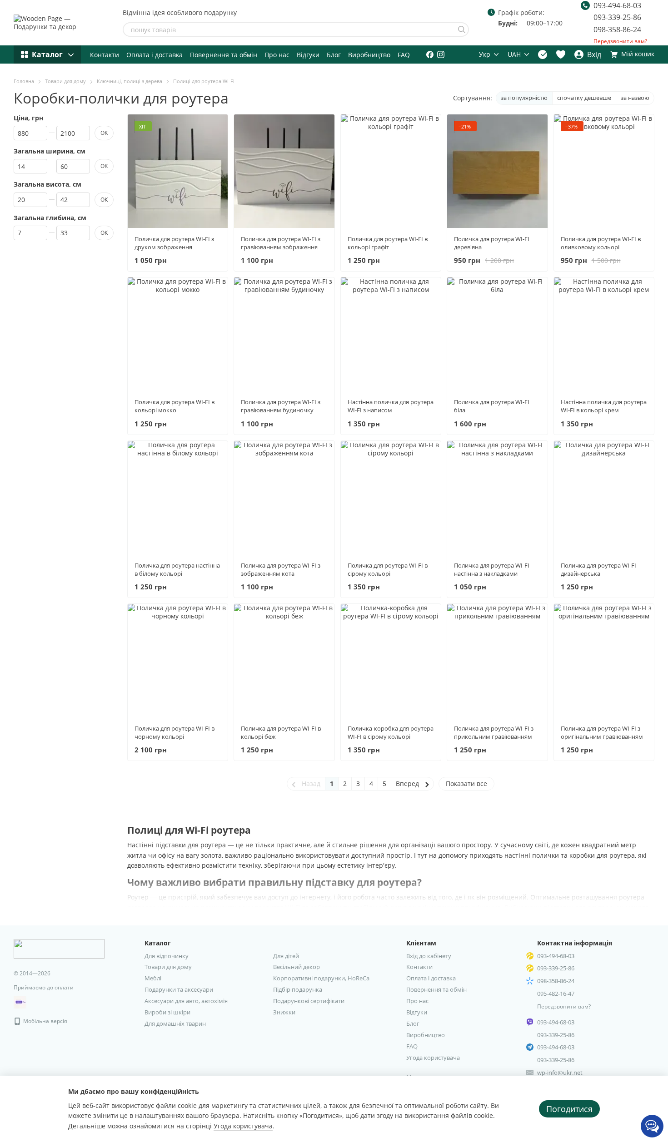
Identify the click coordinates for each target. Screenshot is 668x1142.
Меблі (153, 978)
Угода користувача (433, 1057)
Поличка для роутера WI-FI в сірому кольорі (388, 569)
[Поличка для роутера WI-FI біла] (497, 334)
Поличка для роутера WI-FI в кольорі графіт (388, 243)
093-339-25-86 (617, 17)
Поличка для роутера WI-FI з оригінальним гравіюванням (602, 732)
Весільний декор (296, 967)
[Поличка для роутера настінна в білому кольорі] (178, 497)
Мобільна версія (44, 1021)
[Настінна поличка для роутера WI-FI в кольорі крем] (604, 334)
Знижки (284, 1012)
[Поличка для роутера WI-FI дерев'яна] (497, 171)
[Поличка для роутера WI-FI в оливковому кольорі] (604, 171)
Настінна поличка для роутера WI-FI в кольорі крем (604, 406)
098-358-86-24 (617, 30)
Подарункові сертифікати (308, 1001)
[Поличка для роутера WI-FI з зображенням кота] (284, 497)
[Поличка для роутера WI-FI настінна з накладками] (497, 497)
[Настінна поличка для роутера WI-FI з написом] (391, 334)
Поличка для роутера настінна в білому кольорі (177, 569)
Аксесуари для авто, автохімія (186, 1001)
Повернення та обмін (223, 54)
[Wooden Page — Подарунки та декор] (59, 948)
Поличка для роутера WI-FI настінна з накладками (491, 569)
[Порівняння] (542, 54)
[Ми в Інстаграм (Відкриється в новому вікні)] (440, 54)
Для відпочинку (167, 956)
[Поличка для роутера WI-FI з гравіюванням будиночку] (284, 334)
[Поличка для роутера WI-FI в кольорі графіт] (391, 171)
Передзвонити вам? (620, 41)
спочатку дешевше (584, 98)
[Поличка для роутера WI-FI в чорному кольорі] (178, 660)
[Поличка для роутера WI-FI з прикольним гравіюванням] (497, 660)
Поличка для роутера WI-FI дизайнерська (598, 569)
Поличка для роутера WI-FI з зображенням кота (280, 569)
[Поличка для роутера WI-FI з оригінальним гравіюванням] (604, 660)
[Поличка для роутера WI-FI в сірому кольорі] (391, 497)
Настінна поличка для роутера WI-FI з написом (391, 406)
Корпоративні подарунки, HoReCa (321, 978)
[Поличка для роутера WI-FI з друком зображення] (178, 171)
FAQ (404, 54)
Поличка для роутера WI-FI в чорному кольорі (174, 732)
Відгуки (308, 54)
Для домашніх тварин (175, 1023)
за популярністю (524, 98)
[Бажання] (560, 54)
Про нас (276, 54)
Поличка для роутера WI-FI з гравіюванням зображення (280, 243)
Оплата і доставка (154, 54)
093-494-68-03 (617, 5)
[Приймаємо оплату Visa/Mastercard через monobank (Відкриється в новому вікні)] (20, 1001)
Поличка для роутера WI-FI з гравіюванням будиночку (280, 406)
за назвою (635, 98)
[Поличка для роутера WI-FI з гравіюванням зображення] (284, 171)
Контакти (104, 54)
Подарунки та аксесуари (179, 989)
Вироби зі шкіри (167, 1012)
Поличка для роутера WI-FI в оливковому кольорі (601, 243)
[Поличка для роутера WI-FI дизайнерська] (604, 497)
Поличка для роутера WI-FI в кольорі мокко (174, 406)
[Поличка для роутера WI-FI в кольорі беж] (284, 660)
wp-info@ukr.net (560, 1072)
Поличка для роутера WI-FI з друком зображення (174, 243)
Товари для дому (168, 967)
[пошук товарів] (461, 29)
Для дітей (286, 956)
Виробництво (369, 54)
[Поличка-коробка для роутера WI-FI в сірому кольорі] (391, 660)
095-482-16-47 (555, 993)
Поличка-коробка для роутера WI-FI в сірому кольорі (391, 732)
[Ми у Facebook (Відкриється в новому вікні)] (430, 54)
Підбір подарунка (297, 989)
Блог (334, 54)
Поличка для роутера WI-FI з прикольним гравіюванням (493, 732)
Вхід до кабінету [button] (428, 956)
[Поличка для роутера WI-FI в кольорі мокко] (178, 334)
